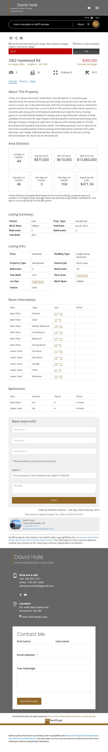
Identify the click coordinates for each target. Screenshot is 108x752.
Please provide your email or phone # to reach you (35, 461)
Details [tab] (13, 81)
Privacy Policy (54, 716)
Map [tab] (32, 81)
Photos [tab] (23, 81)
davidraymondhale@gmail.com (38, 528)
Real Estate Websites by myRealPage (78, 716)
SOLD (97, 18)
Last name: (62, 641)
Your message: (26, 668)
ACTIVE (87, 18)
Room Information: (22, 300)
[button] (20, 594)
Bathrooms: (17, 389)
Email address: (26, 655)
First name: (24, 641)
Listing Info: (17, 246)
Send (54, 500)
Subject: (15, 470)
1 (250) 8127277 (31, 525)
